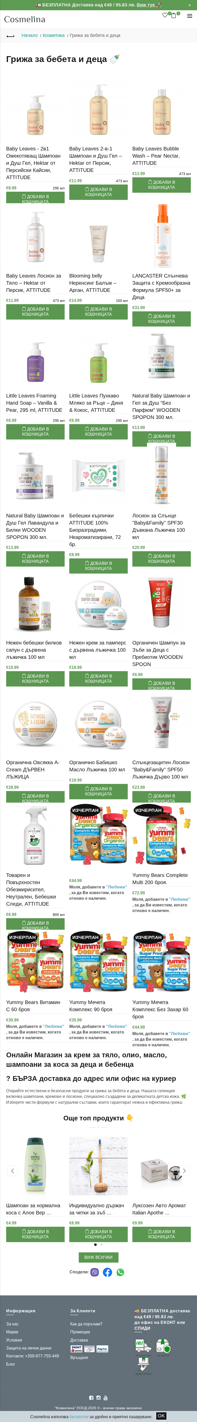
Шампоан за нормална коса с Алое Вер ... (33, 1209)
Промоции (80, 1332)
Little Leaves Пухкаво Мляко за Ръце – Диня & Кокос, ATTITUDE (96, 403)
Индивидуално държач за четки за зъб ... (96, 1209)
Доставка (79, 1340)
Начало (30, 35)
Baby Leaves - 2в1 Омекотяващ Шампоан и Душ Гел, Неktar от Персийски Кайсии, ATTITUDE (33, 163)
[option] (35, 1182)
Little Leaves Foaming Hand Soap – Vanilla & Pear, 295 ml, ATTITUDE (34, 403)
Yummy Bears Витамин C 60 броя (33, 1005)
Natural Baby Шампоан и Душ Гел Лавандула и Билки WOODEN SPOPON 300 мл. (35, 526)
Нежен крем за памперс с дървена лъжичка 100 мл (97, 650)
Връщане (79, 1357)
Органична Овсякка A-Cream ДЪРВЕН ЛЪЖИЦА (33, 770)
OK (161, 1415)
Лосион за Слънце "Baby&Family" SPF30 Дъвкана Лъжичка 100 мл (158, 526)
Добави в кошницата (35, 199)
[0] (165, 15)
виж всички (98, 1257)
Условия (14, 1340)
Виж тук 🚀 (149, 4)
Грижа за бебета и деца (95, 35)
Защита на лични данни (28, 1348)
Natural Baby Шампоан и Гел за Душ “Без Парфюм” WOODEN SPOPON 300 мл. (161, 406)
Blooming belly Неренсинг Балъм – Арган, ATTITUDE (92, 283)
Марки (12, 1332)
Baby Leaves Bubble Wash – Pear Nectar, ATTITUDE (156, 156)
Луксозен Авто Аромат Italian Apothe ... (159, 1209)
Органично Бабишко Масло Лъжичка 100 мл (97, 766)
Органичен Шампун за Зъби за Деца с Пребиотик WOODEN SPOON (158, 653)
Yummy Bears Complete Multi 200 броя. (160, 878)
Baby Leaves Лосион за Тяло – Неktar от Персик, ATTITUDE (33, 283)
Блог (10, 1364)
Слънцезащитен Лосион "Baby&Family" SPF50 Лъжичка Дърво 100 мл (161, 770)
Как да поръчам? (86, 1324)
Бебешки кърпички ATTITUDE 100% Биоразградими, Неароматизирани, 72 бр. (95, 530)
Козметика (54, 35)
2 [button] (101, 1244)
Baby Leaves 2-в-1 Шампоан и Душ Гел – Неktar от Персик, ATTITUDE (95, 159)
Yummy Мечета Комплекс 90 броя (90, 1005)
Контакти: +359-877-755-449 (32, 1356)
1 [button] (95, 1244)
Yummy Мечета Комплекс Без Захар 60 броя (160, 1009)
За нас (12, 1324)
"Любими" (116, 887)
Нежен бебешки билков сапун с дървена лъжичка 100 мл (34, 650)
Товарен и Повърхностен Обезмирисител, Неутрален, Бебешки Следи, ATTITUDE (31, 889)
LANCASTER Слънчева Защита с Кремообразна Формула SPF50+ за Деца (161, 286)
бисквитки (79, 1417)
